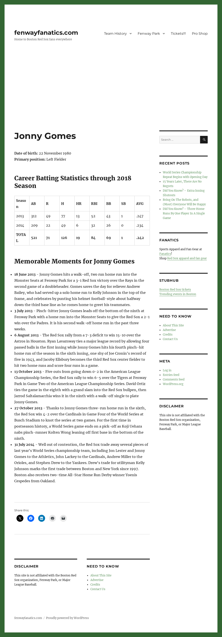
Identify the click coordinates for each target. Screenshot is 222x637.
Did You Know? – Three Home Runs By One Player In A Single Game (184, 213)
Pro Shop (200, 33)
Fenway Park (149, 33)
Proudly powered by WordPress (67, 618)
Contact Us (97, 589)
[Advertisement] (111, 98)
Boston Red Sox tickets (175, 289)
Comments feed (173, 379)
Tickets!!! (178, 33)
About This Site (100, 575)
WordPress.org (173, 384)
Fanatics (165, 254)
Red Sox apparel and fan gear (187, 258)
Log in (167, 370)
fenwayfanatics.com (46, 32)
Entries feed (171, 375)
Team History (115, 33)
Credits (95, 584)
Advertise (96, 580)
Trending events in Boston (177, 294)
